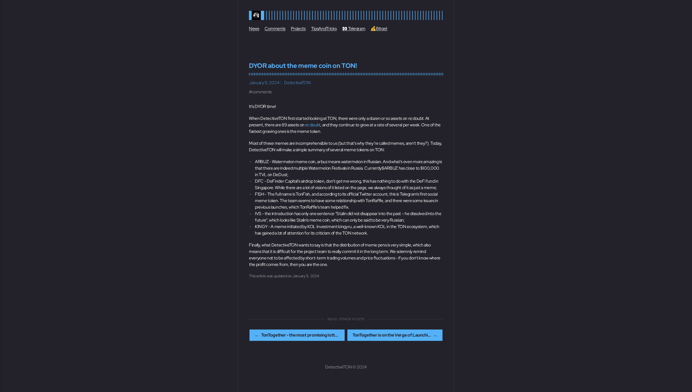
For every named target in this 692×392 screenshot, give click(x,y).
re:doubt (312, 125)
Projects (298, 28)
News (254, 28)
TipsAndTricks (324, 28)
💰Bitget (379, 28)
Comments (275, 28)
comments (262, 92)
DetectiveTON (297, 82)
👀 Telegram (353, 28)
